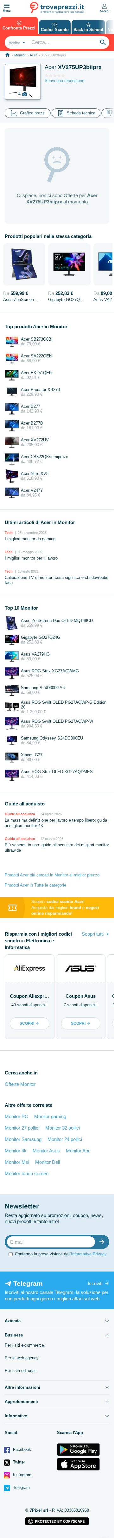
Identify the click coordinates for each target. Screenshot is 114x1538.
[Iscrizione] (103, 1242)
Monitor (20, 55)
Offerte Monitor (20, 1084)
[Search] (103, 42)
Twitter (18, 1462)
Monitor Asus (46, 1150)
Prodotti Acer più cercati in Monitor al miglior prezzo (52, 875)
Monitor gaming (50, 1116)
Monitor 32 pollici (62, 1128)
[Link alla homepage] (7, 55)
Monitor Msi (17, 1162)
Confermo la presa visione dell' (61, 1254)
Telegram (21, 1487)
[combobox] (16, 42)
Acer (33, 55)
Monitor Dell (47, 1162)
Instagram (21, 1474)
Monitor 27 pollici (22, 1128)
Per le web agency (22, 1357)
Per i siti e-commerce (24, 1345)
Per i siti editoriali (20, 1370)
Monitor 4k (16, 1150)
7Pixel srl (39, 1510)
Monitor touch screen (26, 1173)
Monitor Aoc (78, 1150)
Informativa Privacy (89, 1254)
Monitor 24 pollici (65, 1139)
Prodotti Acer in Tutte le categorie (35, 885)
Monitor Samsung (23, 1139)
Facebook (21, 1449)
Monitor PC (16, 1116)
